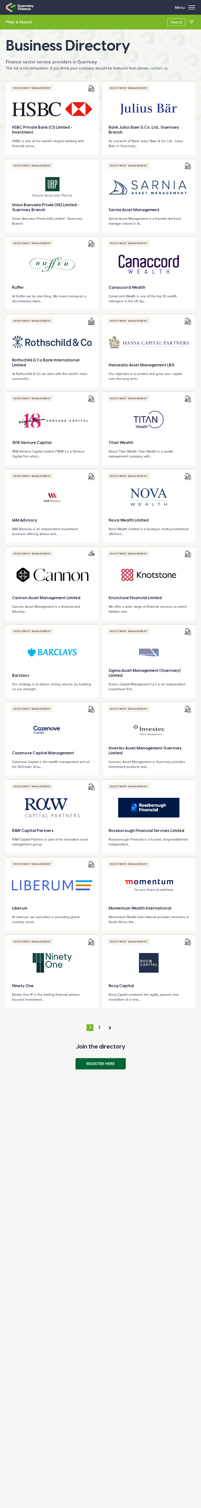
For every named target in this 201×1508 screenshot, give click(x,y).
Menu (180, 7)
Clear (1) (176, 22)
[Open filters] (191, 22)
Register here (100, 1063)
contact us (158, 68)
